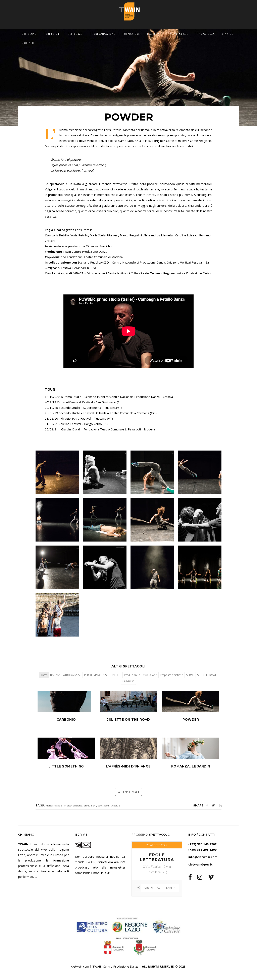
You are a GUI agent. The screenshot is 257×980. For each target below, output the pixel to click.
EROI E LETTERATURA (157, 857)
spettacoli (103, 805)
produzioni (90, 805)
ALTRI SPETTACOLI (128, 792)
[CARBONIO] (66, 712)
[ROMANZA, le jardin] (190, 759)
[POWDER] (190, 712)
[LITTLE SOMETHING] (66, 759)
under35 (115, 805)
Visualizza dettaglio (160, 888)
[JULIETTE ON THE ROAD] (128, 712)
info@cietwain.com (202, 857)
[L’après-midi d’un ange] (128, 759)
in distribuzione (73, 805)
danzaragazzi (54, 805)
